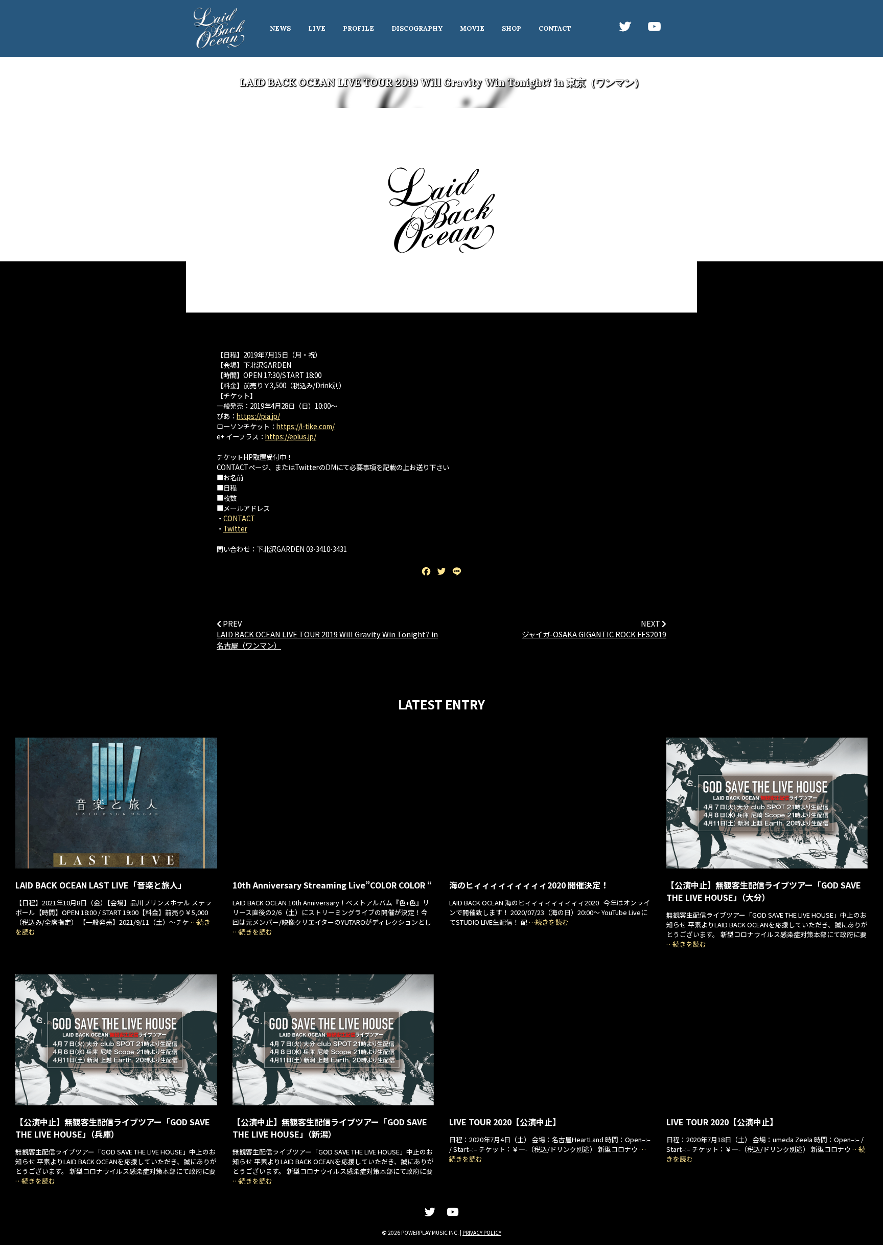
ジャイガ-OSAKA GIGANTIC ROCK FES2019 (594, 634)
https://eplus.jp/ (290, 436)
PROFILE (358, 28)
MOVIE (472, 28)
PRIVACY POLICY (481, 1232)
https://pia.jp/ (258, 416)
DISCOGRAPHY (417, 28)
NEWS (280, 28)
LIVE (317, 28)
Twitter (235, 528)
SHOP (511, 28)
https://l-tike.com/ (305, 426)
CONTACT (555, 28)
